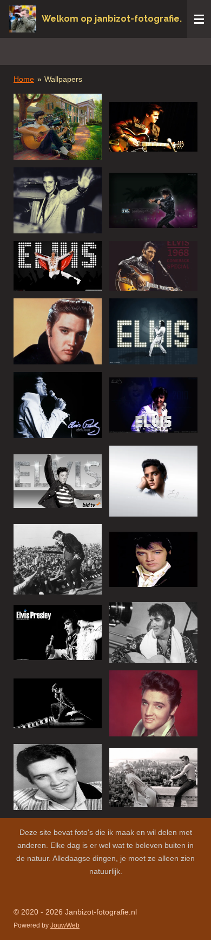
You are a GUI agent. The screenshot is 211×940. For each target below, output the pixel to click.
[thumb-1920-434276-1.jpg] (58, 405)
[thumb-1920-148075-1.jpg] (153, 127)
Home (24, 79)
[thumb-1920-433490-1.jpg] (58, 331)
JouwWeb (65, 925)
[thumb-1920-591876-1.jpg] (58, 777)
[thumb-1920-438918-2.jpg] (153, 331)
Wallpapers (63, 79)
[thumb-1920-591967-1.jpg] (153, 777)
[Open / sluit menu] (199, 19)
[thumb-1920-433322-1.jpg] (153, 266)
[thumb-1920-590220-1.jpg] (153, 703)
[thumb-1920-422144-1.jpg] (58, 266)
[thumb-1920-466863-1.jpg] (153, 481)
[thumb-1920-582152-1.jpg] (58, 559)
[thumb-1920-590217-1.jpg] (58, 703)
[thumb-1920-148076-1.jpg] (58, 200)
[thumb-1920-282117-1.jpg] (153, 200)
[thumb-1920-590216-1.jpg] (153, 632)
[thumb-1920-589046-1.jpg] (153, 559)
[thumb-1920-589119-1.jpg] (58, 632)
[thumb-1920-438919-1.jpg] (153, 405)
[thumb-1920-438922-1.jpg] (58, 481)
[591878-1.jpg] (58, 127)
